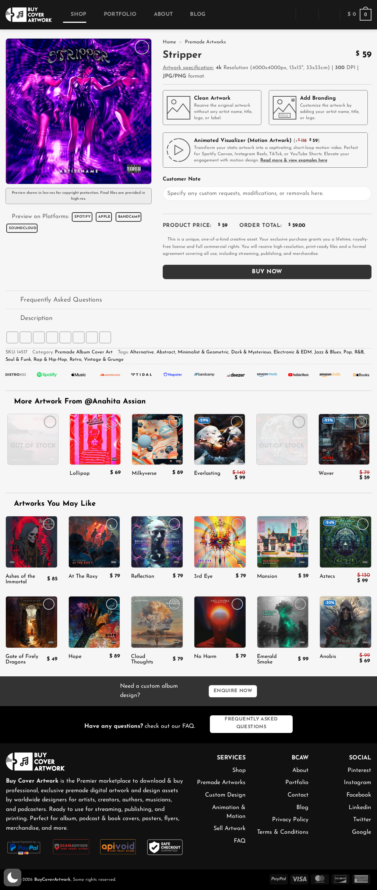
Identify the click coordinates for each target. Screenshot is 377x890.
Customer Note (182, 179)
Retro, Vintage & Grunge (97, 359)
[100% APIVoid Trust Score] (118, 847)
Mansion (267, 576)
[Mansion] (283, 541)
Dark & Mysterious (251, 352)
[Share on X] (26, 337)
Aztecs (327, 576)
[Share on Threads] (39, 337)
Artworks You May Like (53, 504)
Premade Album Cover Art (84, 352)
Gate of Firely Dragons (22, 659)
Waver (326, 473)
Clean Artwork (212, 98)
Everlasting (207, 473)
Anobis (328, 656)
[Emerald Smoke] (283, 622)
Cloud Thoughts (142, 659)
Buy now (267, 272)
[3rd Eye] (220, 541)
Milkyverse (144, 473)
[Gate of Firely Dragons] (31, 622)
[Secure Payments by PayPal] (24, 847)
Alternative (142, 352)
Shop (78, 14)
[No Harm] (220, 622)
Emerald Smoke (267, 659)
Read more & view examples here (293, 160)
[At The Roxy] (94, 541)
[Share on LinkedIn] (79, 337)
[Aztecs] (345, 541)
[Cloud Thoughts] (157, 622)
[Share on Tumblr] (92, 337)
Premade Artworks (205, 42)
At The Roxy (83, 576)
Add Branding (318, 98)
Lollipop (80, 473)
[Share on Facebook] (12, 337)
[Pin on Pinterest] (65, 337)
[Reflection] (157, 541)
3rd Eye (203, 576)
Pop (347, 352)
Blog (197, 14)
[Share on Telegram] (105, 337)
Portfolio (120, 14)
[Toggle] (13, 301)
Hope (74, 656)
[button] (285, 14)
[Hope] (94, 622)
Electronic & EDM (293, 352)
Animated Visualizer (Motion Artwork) (243, 140)
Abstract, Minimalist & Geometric (192, 352)
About (163, 14)
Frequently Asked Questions (61, 300)
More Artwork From (80, 401)
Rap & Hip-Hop (50, 359)
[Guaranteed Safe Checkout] (165, 847)
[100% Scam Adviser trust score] (71, 847)
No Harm (205, 656)
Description (36, 318)
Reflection (142, 576)
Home (169, 42)
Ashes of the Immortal (20, 579)
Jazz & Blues (327, 352)
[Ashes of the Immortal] (31, 541)
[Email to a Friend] (52, 337)
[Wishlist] (329, 15)
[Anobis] (345, 622)
